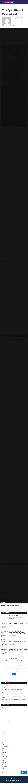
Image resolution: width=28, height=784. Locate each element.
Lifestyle (3, 744)
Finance (3, 730)
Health (3, 738)
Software (4, 758)
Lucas (13, 25)
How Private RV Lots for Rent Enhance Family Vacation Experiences (18, 650)
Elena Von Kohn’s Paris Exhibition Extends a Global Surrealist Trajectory (17, 617)
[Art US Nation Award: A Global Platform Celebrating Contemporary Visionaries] (4, 625)
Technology (4, 766)
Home (3, 4)
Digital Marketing (5, 719)
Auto (3, 711)
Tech (3, 764)
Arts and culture (5, 709)
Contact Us (8, 780)
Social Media (4, 756)
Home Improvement (6, 740)
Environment (4, 726)
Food (3, 734)
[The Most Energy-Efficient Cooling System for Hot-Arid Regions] (4, 644)
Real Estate (4, 752)
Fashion (3, 728)
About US (13, 780)
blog (3, 715)
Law (3, 742)
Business (3, 717)
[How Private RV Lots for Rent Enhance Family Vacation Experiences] (4, 652)
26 (10, 674)
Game (3, 736)
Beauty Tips (4, 713)
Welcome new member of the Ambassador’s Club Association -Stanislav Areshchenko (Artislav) (17, 633)
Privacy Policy (19, 780)
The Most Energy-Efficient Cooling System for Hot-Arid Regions (17, 642)
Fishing (3, 732)
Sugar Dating (4, 762)
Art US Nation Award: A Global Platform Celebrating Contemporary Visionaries (18, 623)
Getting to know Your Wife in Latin (10, 605)
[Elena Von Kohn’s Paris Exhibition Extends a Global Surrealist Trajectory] (4, 617)
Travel (3, 768)
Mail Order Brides (5, 746)
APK (3, 707)
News (3, 748)
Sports (3, 760)
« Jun (2, 679)
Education (4, 721)
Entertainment (5, 724)
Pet (2, 750)
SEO (3, 754)
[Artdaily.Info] (8, 2)
